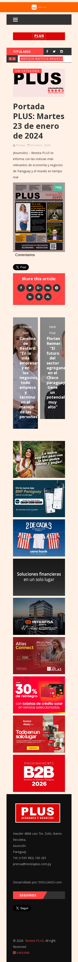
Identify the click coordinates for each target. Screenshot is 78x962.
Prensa (20, 145)
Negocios (58, 59)
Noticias (28, 59)
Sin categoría (27, 71)
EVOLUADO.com (50, 882)
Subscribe (22, 953)
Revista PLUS (34, 941)
